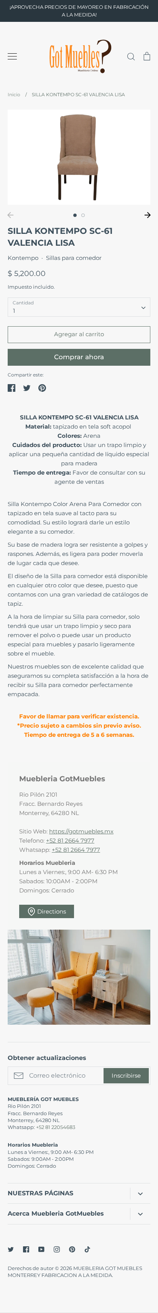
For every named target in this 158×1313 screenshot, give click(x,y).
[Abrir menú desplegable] (140, 1194)
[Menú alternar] (12, 56)
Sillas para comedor (74, 257)
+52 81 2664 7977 (70, 840)
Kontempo (23, 257)
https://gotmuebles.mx (81, 831)
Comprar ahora (79, 357)
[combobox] (79, 307)
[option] (79, 157)
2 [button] (83, 215)
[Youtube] (41, 1249)
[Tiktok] (87, 1249)
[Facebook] (26, 1249)
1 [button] (75, 215)
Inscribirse (126, 1075)
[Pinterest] (72, 1249)
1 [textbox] (14, 310)
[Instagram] (56, 1249)
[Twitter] (10, 1249)
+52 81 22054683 (55, 1127)
